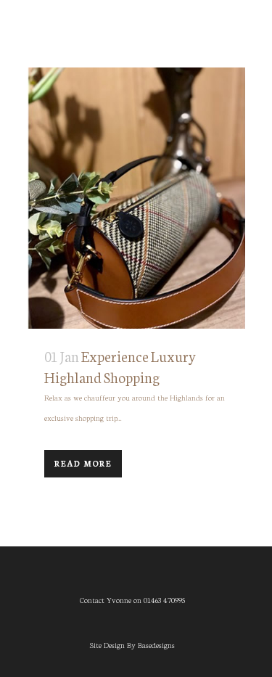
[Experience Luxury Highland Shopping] (136, 198)
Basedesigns (156, 644)
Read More (83, 463)
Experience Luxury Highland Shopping (120, 366)
